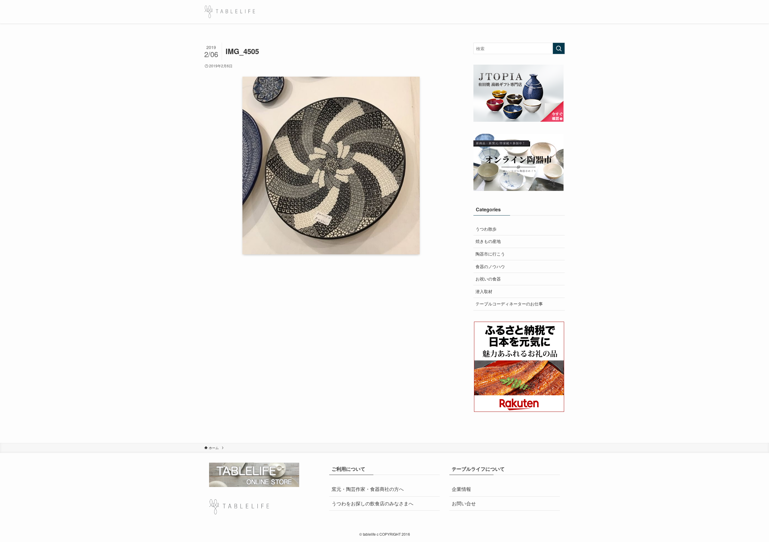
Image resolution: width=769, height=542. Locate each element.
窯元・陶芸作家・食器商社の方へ (368, 488)
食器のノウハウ (490, 266)
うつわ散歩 (486, 229)
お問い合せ (464, 503)
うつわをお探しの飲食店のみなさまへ (372, 503)
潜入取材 (484, 291)
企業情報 (461, 488)
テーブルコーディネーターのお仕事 (509, 304)
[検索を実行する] (559, 48)
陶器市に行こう (490, 254)
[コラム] (229, 12)
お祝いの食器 (488, 279)
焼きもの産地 (488, 241)
